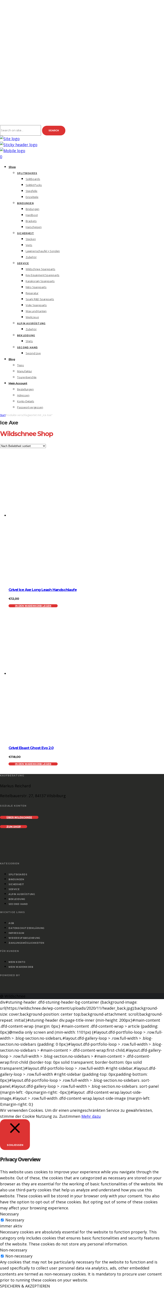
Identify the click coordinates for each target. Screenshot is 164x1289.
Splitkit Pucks (34, 185)
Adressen (23, 395)
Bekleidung (26, 335)
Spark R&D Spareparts (40, 299)
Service (23, 263)
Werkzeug (32, 317)
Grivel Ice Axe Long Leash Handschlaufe (42, 590)
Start (3, 415)
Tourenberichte (27, 377)
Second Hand (27, 347)
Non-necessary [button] (13, 1250)
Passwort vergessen (30, 407)
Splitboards (27, 173)
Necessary (14, 1219)
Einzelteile (32, 197)
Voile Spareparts (36, 305)
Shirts (29, 341)
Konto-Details (25, 401)
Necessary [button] (9, 1213)
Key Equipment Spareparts (42, 275)
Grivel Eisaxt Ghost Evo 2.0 (31, 748)
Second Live (33, 353)
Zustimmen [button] (69, 1116)
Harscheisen (34, 227)
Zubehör (31, 257)
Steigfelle (31, 191)
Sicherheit (25, 233)
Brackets (31, 221)
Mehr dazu (91, 1116)
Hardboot (32, 215)
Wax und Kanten (36, 311)
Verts (29, 245)
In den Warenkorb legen (33, 605)
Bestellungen (25, 389)
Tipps (20, 365)
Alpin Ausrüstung (31, 323)
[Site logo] (10, 138)
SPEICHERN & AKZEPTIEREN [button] (25, 1286)
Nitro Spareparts (36, 287)
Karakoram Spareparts (40, 281)
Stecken (31, 239)
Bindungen (25, 203)
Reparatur (32, 293)
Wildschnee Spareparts (40, 269)
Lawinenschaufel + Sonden (43, 251)
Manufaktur (24, 371)
